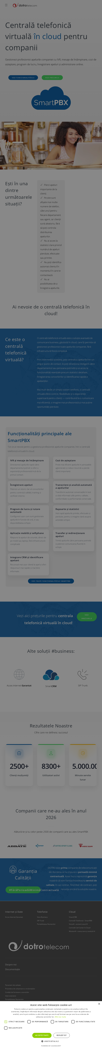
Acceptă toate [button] (41, 1035)
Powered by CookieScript (51, 1046)
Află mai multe (60, 1017)
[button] (51, 1041)
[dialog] (51, 524)
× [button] (99, 1004)
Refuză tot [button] (62, 1035)
